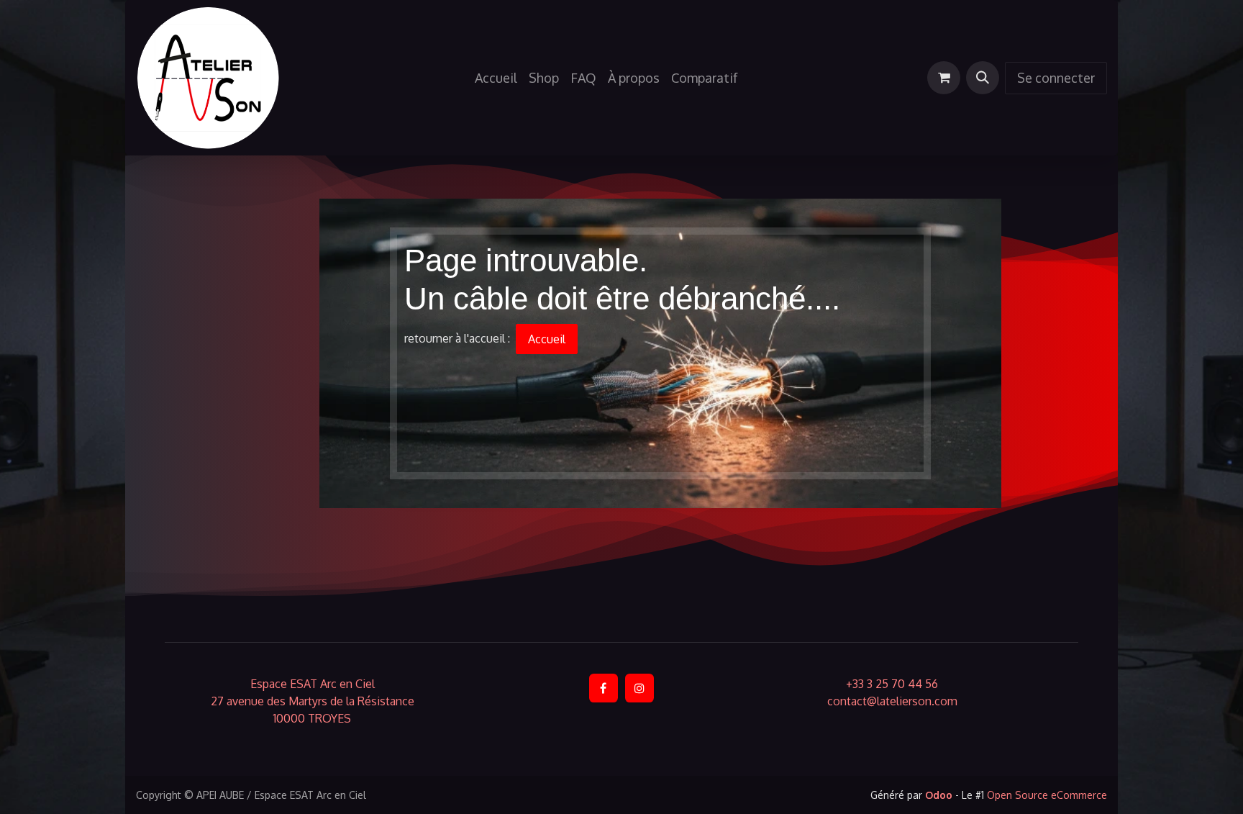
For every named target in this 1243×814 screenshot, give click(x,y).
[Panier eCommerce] (943, 77)
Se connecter (1056, 78)
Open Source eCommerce (1047, 795)
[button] (982, 77)
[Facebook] (603, 688)
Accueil (546, 339)
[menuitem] (496, 78)
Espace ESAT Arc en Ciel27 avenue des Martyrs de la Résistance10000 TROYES (312, 701)
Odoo (940, 795)
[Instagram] (639, 688)
